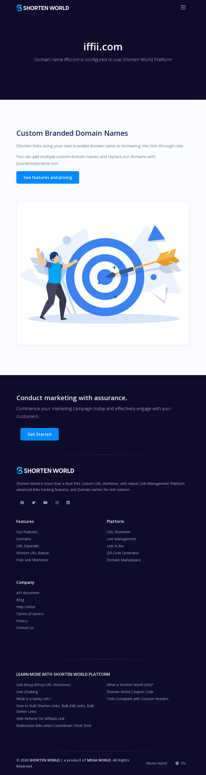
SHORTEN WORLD (44, 760)
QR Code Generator (123, 552)
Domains (23, 538)
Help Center (25, 606)
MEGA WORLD (99, 760)
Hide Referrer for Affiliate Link (40, 718)
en (183, 763)
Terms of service (30, 613)
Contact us (25, 627)
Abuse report (156, 763)
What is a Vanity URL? (34, 698)
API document (27, 592)
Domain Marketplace (124, 560)
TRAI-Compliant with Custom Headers (138, 698)
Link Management (121, 538)
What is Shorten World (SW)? (130, 684)
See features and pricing (48, 177)
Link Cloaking (27, 691)
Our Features (27, 531)
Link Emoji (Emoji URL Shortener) (43, 684)
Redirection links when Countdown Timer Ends (54, 725)
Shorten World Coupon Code (130, 691)
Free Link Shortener (32, 560)
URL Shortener (119, 531)
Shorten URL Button (32, 552)
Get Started (40, 434)
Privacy (22, 620)
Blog (20, 599)
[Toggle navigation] (183, 7)
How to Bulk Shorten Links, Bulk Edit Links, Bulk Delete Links (55, 708)
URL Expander (27, 545)
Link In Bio (115, 545)
